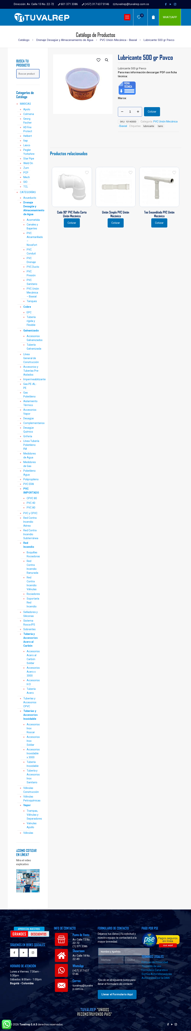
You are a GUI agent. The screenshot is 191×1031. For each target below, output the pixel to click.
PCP (25, 172)
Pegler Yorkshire (29, 151)
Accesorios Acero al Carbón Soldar (33, 657)
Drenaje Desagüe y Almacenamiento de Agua (64, 40)
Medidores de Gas (29, 464)
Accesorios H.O (33, 682)
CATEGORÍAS (28, 192)
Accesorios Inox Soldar (33, 740)
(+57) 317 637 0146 (97, 4)
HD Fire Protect (27, 129)
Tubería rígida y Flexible (31, 321)
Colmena (28, 114)
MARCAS (25, 103)
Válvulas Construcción (31, 789)
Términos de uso (151, 966)
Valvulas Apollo (32, 825)
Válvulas (28, 832)
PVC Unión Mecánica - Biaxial (118, 40)
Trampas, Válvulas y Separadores (33, 814)
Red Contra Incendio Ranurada (32, 567)
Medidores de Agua (29, 455)
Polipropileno (31, 479)
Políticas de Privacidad (155, 962)
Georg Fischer (27, 120)
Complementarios (31, 423)
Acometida (33, 219)
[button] (107, 60)
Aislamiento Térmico (30, 403)
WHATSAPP (170, 17)
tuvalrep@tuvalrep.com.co (132, 4)
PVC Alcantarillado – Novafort (33, 239)
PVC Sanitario (32, 282)
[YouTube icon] (170, 4)
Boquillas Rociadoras (33, 554)
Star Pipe (28, 158)
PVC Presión (31, 273)
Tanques (32, 301)
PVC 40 (31, 502)
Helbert (27, 135)
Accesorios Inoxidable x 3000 (33, 753)
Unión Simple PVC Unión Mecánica (115, 214)
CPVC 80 (32, 498)
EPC (29, 312)
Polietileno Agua (29, 472)
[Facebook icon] (165, 4)
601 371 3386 (69, 4)
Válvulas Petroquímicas (31, 798)
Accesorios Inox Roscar (33, 728)
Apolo (26, 109)
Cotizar (152, 111)
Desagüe (28, 418)
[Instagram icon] (175, 4)
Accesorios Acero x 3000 (33, 671)
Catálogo (23, 40)
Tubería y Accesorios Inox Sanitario (33, 776)
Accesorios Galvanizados (33, 338)
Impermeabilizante (31, 379)
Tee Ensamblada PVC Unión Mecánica (159, 214)
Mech (26, 177)
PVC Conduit (31, 251)
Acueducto (29, 197)
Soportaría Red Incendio (33, 602)
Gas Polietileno (29, 394)
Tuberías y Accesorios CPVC (29, 702)
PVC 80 (31, 507)
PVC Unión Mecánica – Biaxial (33, 292)
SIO (25, 181)
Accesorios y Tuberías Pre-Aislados (31, 370)
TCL (25, 186)
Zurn (26, 167)
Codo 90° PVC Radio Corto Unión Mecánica (72, 214)
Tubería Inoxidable (33, 763)
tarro (160, 126)
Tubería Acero (31, 690)
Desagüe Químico (28, 429)
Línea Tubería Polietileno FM (31, 445)
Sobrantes (29, 629)
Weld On (28, 163)
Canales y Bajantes (32, 226)
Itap (25, 140)
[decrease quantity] (122, 112)
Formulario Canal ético (155, 970)
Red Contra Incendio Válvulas (32, 583)
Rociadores (33, 593)
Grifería (27, 436)
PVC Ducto (33, 266)
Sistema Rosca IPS (29, 622)
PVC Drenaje (31, 260)
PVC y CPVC (30, 513)
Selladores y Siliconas (30, 614)
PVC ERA (28, 484)
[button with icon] (14, 953)
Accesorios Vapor (29, 411)
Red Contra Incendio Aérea (30, 521)
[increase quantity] (138, 112)
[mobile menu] (127, 17)
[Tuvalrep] (42, 17)
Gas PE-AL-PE (30, 385)
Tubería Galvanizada (33, 346)
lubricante (148, 126)
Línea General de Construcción (31, 358)
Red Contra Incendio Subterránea (30, 534)
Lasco (26, 145)
